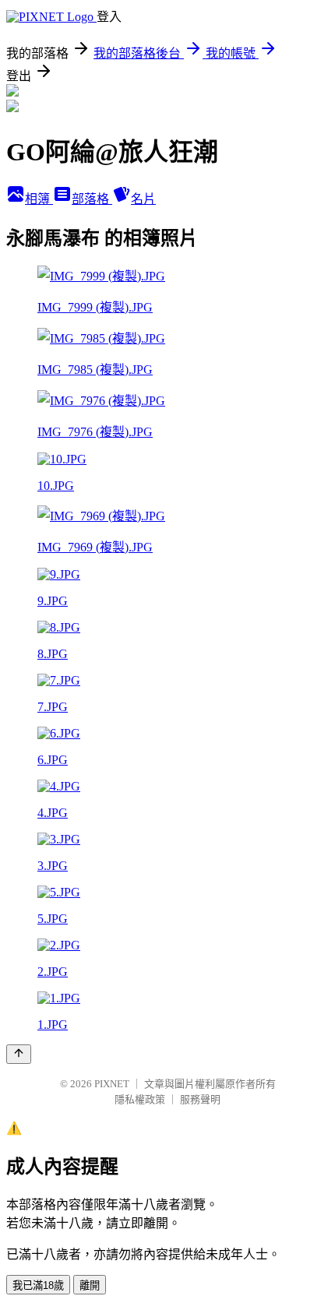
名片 (143, 199)
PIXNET (111, 1084)
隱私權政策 (140, 1099)
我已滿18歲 (38, 1285)
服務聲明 (200, 1099)
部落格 (92, 199)
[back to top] (18, 1054)
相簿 (39, 199)
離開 (89, 1285)
